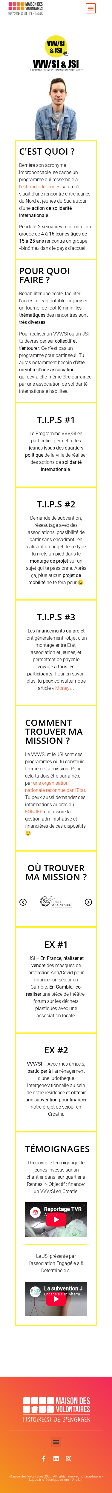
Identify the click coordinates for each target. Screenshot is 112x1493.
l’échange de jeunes (39, 187)
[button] (91, 8)
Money (62, 688)
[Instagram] (69, 1459)
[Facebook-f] (44, 1459)
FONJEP (34, 812)
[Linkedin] (56, 1459)
